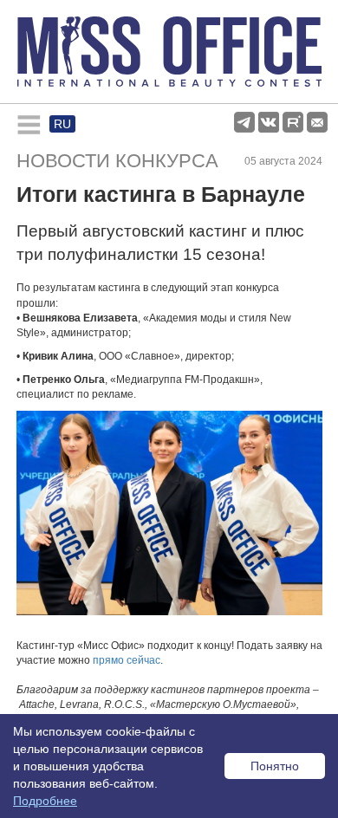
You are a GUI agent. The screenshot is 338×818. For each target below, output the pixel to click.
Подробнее (45, 801)
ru (62, 124)
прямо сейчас (126, 660)
